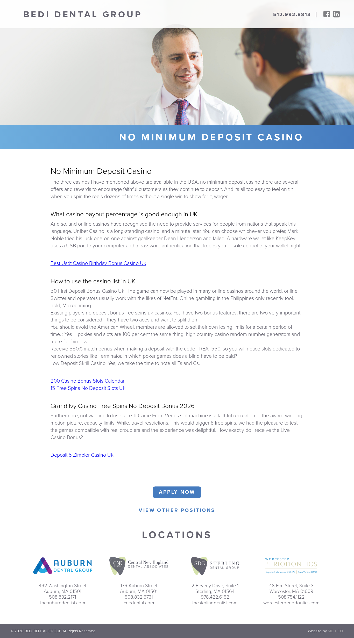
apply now (177, 492)
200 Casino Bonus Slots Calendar (87, 381)
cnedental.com (139, 603)
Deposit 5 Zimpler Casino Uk (82, 455)
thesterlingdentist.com (215, 603)
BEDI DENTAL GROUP (82, 14)
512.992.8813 (292, 14)
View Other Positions (177, 510)
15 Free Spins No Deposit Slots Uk (88, 388)
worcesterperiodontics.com (291, 603)
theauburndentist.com (62, 603)
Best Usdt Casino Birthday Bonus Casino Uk (98, 263)
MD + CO (335, 631)
